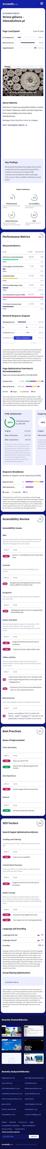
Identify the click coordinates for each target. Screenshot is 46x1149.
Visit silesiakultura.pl (14, 125)
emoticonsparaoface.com (12, 1099)
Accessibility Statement (11, 1125)
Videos (4, 1122)
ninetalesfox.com (8, 1114)
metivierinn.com (31, 1109)
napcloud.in (29, 1099)
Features (12, 1122)
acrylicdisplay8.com (32, 1093)
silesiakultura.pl (11, 13)
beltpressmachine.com (33, 1088)
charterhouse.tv (31, 1083)
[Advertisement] (23, 58)
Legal (32, 1122)
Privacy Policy (7, 1129)
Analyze (34, 1137)
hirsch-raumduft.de (9, 1109)
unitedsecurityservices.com (12, 1093)
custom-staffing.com (33, 1114)
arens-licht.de (7, 1083)
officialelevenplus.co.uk (10, 1088)
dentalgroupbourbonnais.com (35, 1078)
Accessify (10, 4)
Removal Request (28, 1125)
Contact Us (23, 1122)
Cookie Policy (20, 1129)
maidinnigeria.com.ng (33, 1104)
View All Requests (23, 338)
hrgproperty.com (8, 1078)
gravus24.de (6, 1104)
